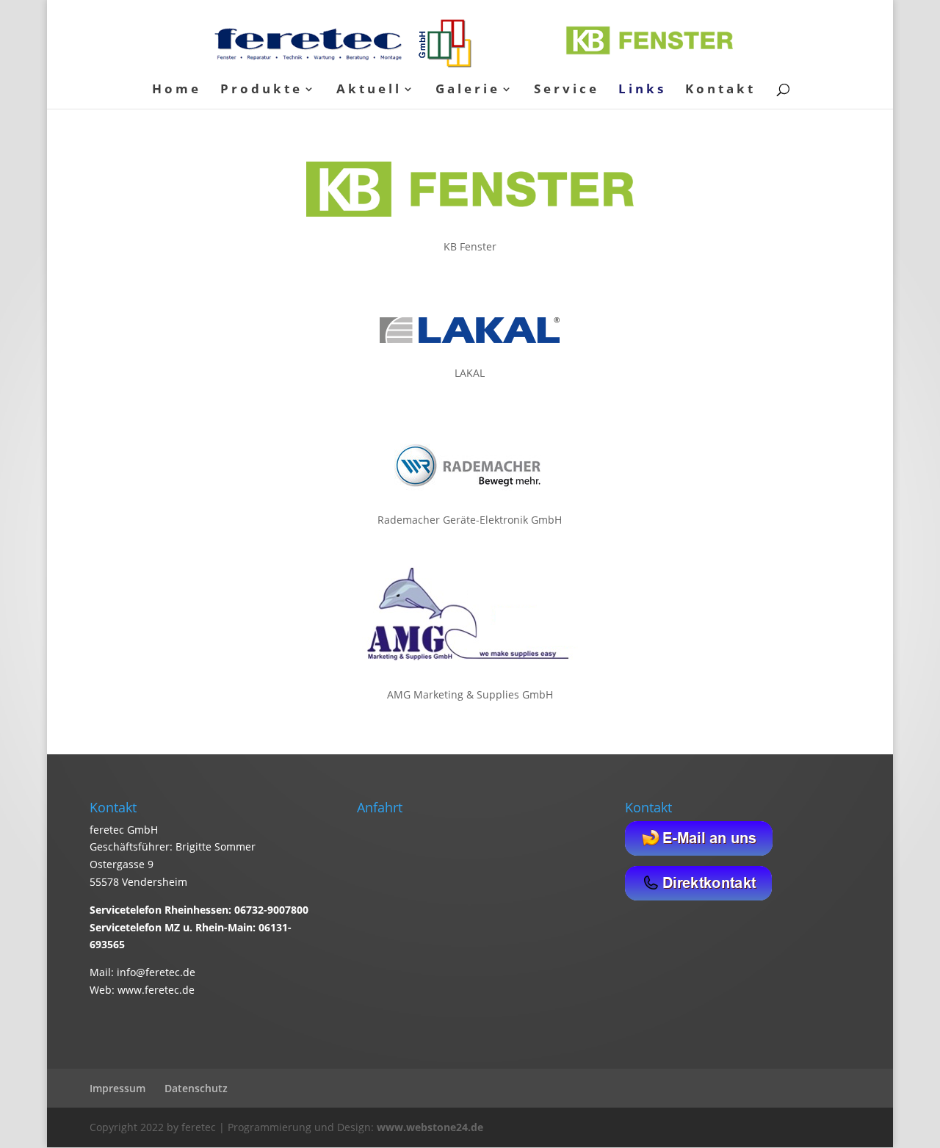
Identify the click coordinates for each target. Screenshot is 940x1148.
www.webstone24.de (430, 1127)
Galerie (467, 90)
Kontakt (720, 90)
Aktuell (369, 90)
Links (642, 90)
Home (176, 90)
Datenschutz (196, 1088)
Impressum (117, 1088)
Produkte (261, 90)
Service (566, 90)
